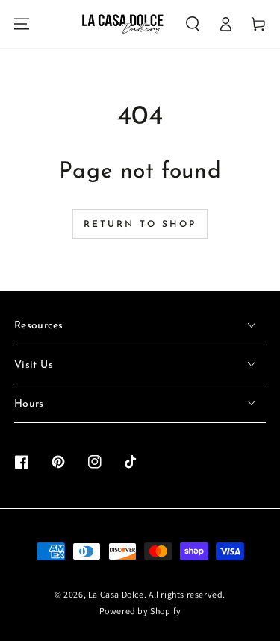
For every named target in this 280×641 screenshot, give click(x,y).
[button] (192, 24)
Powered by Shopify (140, 610)
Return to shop (140, 224)
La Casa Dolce (116, 594)
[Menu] (21, 24)
